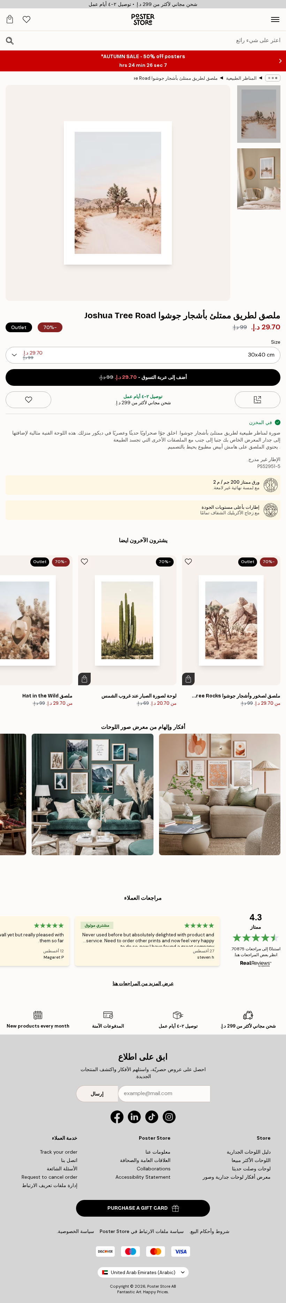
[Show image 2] (258, 179)
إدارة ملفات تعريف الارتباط (49, 1185)
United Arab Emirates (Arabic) (143, 1272)
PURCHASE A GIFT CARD (137, 1208)
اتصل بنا (69, 1160)
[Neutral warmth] (219, 794)
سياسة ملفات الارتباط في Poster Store (142, 1231)
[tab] (26, 20)
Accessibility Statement (143, 1177)
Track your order (58, 1152)
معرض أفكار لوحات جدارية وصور (237, 1177)
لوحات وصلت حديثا (251, 1168)
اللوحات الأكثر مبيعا (251, 1160)
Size (275, 342)
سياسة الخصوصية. (75, 1231)
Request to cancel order (49, 1177)
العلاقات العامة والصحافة (145, 1160)
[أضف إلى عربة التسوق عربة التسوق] (188, 679)
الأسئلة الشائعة (62, 1168)
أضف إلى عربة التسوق (143, 377)
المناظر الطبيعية (241, 78)
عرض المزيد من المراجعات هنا (143, 983)
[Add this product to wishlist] (28, 399)
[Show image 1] (258, 114)
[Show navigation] (275, 19)
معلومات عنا (158, 1152)
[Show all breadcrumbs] (272, 78)
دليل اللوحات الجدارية (249, 1152)
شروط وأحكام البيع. (209, 1231)
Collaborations (154, 1168)
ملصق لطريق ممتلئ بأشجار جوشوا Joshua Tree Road (176, 78)
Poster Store (158, 1286)
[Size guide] (257, 399)
